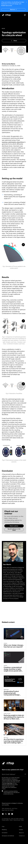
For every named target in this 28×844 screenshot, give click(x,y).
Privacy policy (5, 820)
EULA (11, 820)
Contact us (21, 835)
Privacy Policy (10, 783)
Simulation (4, 832)
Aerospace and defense (8, 835)
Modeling (4, 829)
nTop (3, 826)
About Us (21, 832)
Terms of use (16, 820)
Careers (21, 829)
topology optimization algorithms (13, 142)
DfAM (20, 826)
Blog (3, 28)
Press (22, 820)
